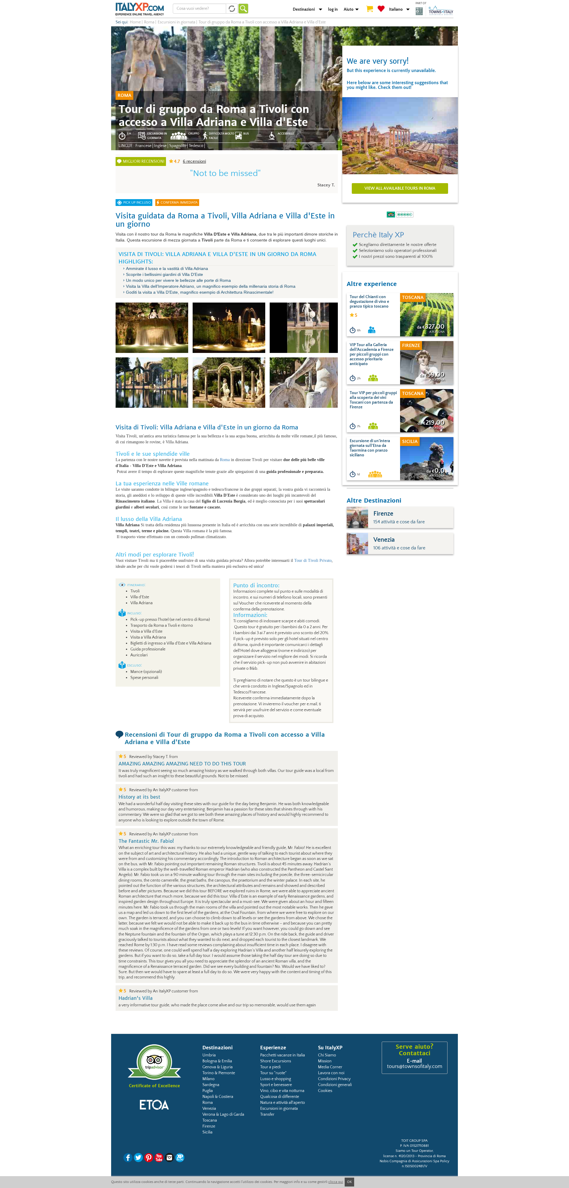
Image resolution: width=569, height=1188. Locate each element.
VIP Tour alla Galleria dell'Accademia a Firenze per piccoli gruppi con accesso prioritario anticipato (372, 354)
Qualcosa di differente (279, 1096)
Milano (208, 1079)
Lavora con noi (331, 1073)
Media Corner (330, 1067)
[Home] (140, 8)
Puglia (207, 1090)
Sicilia (207, 1132)
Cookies (325, 1090)
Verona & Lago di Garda (223, 1114)
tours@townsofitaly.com (414, 1066)
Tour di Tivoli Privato (313, 560)
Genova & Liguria (217, 1067)
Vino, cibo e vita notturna (282, 1090)
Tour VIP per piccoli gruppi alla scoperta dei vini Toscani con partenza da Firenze (373, 400)
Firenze (208, 1126)
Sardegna (210, 1085)
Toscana (209, 1120)
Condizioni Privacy (334, 1079)
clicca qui (335, 1182)
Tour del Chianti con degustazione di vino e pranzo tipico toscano (369, 302)
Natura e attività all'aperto (282, 1102)
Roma (225, 460)
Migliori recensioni (143, 161)
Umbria (209, 1055)
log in (333, 9)
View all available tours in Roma (400, 188)
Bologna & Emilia (217, 1061)
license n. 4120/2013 (398, 1156)
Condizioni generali (335, 1085)
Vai (243, 9)
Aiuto (349, 9)
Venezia (209, 1108)
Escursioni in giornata (279, 1108)
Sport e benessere (276, 1085)
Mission (325, 1061)
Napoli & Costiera (217, 1096)
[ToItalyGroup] (434, 11)
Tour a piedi (270, 1067)
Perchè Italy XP (378, 235)
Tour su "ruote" (273, 1073)
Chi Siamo (327, 1055)
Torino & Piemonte (218, 1073)
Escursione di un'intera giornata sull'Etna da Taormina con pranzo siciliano (370, 448)
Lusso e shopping (275, 1079)
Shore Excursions (275, 1061)
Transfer (267, 1114)
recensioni (194, 161)
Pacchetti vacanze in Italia (282, 1055)
